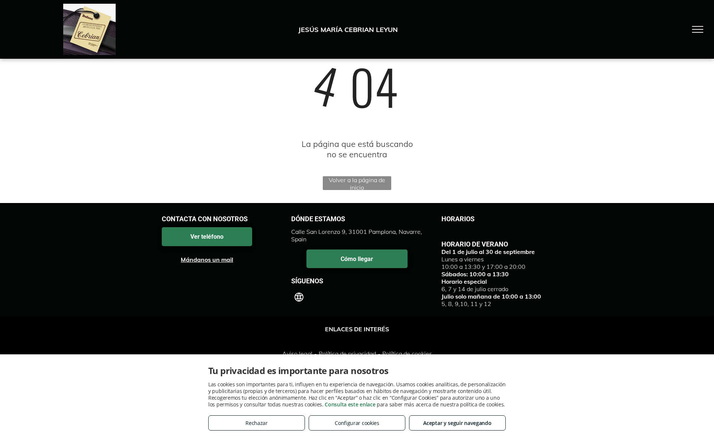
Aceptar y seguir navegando (457, 422)
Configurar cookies (357, 422)
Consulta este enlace (350, 404)
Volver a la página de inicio (357, 183)
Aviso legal (297, 353)
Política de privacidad (347, 353)
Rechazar (256, 422)
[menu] (697, 29)
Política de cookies (407, 353)
